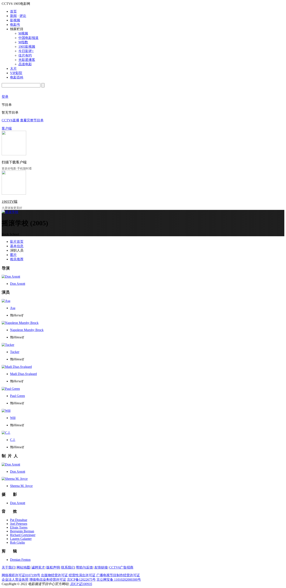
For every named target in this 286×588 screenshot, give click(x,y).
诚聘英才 (38, 567)
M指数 (23, 42)
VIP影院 (16, 73)
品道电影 (25, 64)
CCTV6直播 (10, 120)
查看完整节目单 (32, 120)
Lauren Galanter (21, 538)
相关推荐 (16, 259)
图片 (13, 255)
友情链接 (101, 567)
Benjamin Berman (22, 531)
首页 (13, 11)
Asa (12, 308)
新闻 (13, 16)
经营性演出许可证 (82, 575)
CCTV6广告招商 (121, 567)
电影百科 (16, 77)
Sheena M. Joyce (21, 486)
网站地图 (23, 567)
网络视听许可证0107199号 (21, 575)
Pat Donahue (18, 520)
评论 (22, 16)
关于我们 (8, 567)
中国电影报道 (28, 38)
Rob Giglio (17, 542)
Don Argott (17, 283)
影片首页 (16, 241)
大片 (13, 68)
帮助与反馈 (84, 567)
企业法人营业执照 (15, 579)
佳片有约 (25, 55)
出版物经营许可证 (54, 575)
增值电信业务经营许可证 (47, 579)
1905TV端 (9, 202)
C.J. (12, 440)
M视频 (23, 33)
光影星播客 (26, 60)
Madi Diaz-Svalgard (23, 374)
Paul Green (17, 396)
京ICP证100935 (81, 584)
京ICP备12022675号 (81, 579)
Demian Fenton (20, 559)
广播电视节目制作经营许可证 (118, 575)
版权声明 (53, 567)
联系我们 (68, 567)
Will (12, 418)
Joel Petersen (18, 523)
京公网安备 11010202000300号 (119, 579)
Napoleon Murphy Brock (27, 330)
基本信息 (16, 246)
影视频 (15, 20)
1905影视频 (26, 46)
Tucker (14, 352)
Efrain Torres (18, 527)
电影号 (15, 24)
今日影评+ (26, 51)
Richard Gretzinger (22, 535)
